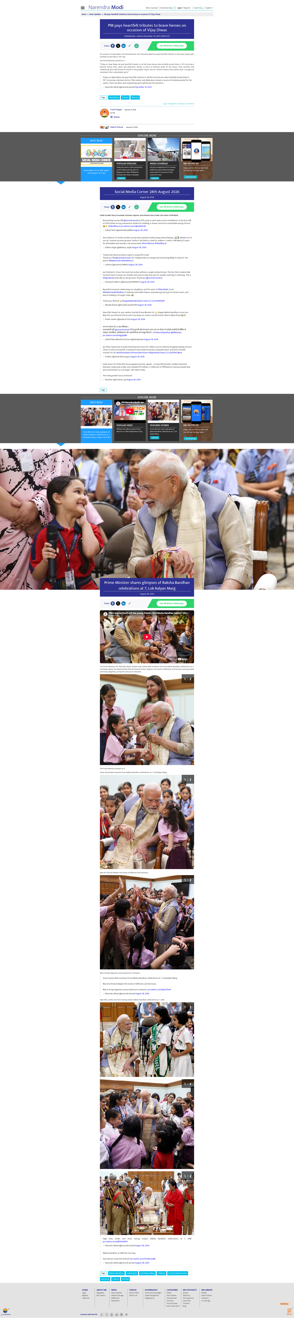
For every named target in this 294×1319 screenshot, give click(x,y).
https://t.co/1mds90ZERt (154, 301)
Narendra (106, 7)
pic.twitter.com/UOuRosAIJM (142, 1258)
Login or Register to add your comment (178, 103)
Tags (103, 97)
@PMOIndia (176, 332)
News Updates (95, 14)
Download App (190, 177)
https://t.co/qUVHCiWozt (171, 352)
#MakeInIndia (115, 260)
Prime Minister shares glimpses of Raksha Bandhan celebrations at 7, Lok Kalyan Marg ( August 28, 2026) (96, 435)
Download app (6, 1314)
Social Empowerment (177, 1273)
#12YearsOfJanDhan (161, 332)
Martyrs (135, 97)
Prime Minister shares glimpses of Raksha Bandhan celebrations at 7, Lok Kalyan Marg (147, 585)
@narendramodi (131, 220)
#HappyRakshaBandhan (132, 301)
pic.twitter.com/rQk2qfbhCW (133, 226)
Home (84, 14)
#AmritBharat (148, 243)
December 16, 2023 (143, 87)
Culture (115, 1279)
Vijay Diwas (114, 97)
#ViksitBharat (114, 226)
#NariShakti (163, 289)
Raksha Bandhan (116, 1273)
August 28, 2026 (141, 230)
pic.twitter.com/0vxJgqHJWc (115, 335)
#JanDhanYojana (123, 352)
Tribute (125, 97)
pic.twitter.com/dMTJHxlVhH (115, 1241)
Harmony (105, 1279)
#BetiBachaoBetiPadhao (113, 292)
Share (116, 117)
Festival (125, 1279)
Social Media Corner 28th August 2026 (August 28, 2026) (96, 172)
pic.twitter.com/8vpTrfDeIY (159, 989)
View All (121, 178)
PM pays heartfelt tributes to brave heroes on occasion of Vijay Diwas (147, 27)
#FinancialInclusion (139, 352)
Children (161, 1273)
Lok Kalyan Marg (147, 1273)
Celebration (132, 1273)
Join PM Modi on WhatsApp (172, 45)
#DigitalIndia (108, 278)
